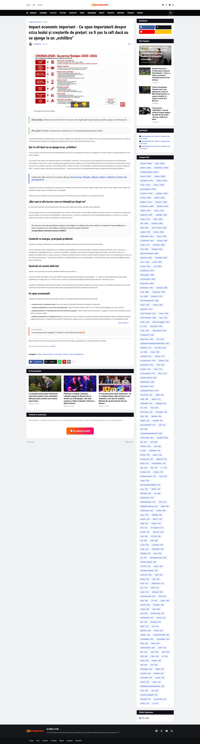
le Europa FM (147, 335)
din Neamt (161, 258)
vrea (144, 613)
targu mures (147, 339)
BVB (160, 365)
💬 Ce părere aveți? (80, 431)
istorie (144, 626)
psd (144, 442)
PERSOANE (157, 549)
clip (162, 425)
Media (160, 669)
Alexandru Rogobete (149, 695)
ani (144, 352)
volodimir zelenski (148, 562)
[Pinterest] (64, 362)
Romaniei (145, 673)
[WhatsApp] (60, 362)
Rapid (165, 506)
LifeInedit (146, 356)
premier (145, 532)
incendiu (145, 472)
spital (144, 523)
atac (144, 588)
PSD (144, 429)
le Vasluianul (157, 528)
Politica (53, 13)
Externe (146, 168)
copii (144, 536)
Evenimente (147, 288)
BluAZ (81, 332)
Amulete (70, 741)
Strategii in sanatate (149, 570)
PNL (154, 468)
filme (144, 643)
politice (159, 356)
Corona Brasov (158, 463)
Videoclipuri (146, 403)
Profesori (145, 446)
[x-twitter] (166, 5)
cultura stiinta (147, 438)
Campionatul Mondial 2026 (151, 433)
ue (155, 703)
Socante (130, 13)
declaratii (156, 622)
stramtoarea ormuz (158, 558)
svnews (145, 266)
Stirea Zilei (156, 326)
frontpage (161, 403)
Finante (86, 177)
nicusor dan (146, 395)
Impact (145, 480)
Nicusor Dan (160, 699)
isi (164, 656)
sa (144, 326)
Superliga (161, 215)
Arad (144, 249)
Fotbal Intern (147, 236)
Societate (73, 13)
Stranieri (158, 673)
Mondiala (157, 515)
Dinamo (145, 519)
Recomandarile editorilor (150, 485)
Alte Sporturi (147, 386)
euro (157, 446)
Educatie (111, 13)
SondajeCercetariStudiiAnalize (152, 686)
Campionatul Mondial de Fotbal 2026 (155, 343)
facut (162, 373)
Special (156, 399)
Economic (156, 296)
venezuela (157, 545)
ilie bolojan (161, 412)
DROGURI (146, 493)
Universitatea (163, 639)
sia (143, 558)
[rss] (173, 5)
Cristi (165, 652)
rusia (163, 318)
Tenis (154, 408)
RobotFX (78, 741)
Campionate (158, 292)
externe (160, 176)
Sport (82, 13)
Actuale (145, 369)
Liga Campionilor (148, 425)
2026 (144, 228)
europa (145, 609)
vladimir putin (147, 510)
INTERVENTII (147, 618)
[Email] (69, 362)
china (162, 502)
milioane (145, 635)
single (159, 395)
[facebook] (163, 5)
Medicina (120, 13)
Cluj (144, 540)
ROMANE (145, 553)
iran (157, 266)
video (144, 416)
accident (157, 420)
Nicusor (145, 455)
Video (144, 399)
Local (145, 292)
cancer (165, 600)
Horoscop (161, 288)
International (161, 168)
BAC (144, 652)
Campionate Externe (149, 390)
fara (155, 690)
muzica (145, 703)
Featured (157, 249)
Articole (163, 360)
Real (144, 656)
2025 (158, 575)
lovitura (158, 630)
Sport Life (158, 532)
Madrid (145, 579)
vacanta (145, 605)
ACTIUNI (156, 536)
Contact (39, 5)
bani (144, 622)
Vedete (101, 13)
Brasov (161, 236)
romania (158, 472)
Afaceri (45, 22)
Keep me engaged (161, 322)
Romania (33, 13)
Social (159, 210)
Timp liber (158, 605)
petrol (162, 648)
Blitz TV (157, 519)
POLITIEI (145, 566)
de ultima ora (147, 459)
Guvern (159, 185)
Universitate (146, 678)
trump (155, 352)
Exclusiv (159, 232)
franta (155, 588)
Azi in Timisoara (148, 313)
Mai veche (129, 442)
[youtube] (170, 5)
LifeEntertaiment (148, 502)
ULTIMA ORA (147, 240)
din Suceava (146, 412)
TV (164, 468)
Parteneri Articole (148, 378)
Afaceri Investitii (148, 596)
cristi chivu (146, 575)
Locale (145, 545)
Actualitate (147, 180)
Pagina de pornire (35, 22)
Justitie (145, 232)
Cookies (54, 741)
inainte (155, 643)
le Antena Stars (148, 360)
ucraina (157, 305)
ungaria (156, 660)
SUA (153, 442)
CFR (154, 665)
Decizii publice (148, 189)
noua (156, 609)
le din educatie (148, 373)
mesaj (144, 660)
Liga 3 (156, 682)
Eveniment (159, 245)
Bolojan (145, 420)
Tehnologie (154, 450)
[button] (28, 13)
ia (143, 450)
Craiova (161, 510)
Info (34, 5)
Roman (161, 618)
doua (157, 553)
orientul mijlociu (148, 648)
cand (154, 540)
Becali (144, 463)
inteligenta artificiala (149, 506)
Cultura (63, 13)
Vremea (156, 523)
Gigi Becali (162, 438)
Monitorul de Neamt (149, 253)
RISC (162, 596)
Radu (144, 600)
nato (156, 579)
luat (155, 626)
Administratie (147, 382)
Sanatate (161, 193)
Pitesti (145, 305)
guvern (157, 455)
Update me (146, 215)
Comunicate (147, 365)
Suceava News (148, 279)
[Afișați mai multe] (74, 362)
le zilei (145, 185)
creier (154, 656)
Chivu (154, 652)
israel (158, 369)
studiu (144, 549)
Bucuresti (157, 592)
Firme (144, 583)
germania (145, 630)
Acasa (28, 5)
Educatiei (145, 699)
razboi (145, 322)
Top (160, 339)
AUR (144, 665)
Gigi (144, 468)
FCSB (145, 330)
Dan (144, 408)
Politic (157, 219)
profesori (161, 459)
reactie (160, 678)
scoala (145, 592)
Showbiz (162, 206)
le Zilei (145, 245)
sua (144, 296)
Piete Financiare (148, 318)
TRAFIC (155, 489)
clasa (144, 690)
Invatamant (147, 206)
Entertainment (147, 498)
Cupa (163, 476)
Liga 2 (144, 515)
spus (144, 489)
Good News (146, 669)
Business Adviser (148, 476)
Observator (146, 309)
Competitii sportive (149, 172)
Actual (157, 262)
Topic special (159, 330)
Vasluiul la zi (158, 583)
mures (163, 313)
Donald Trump (157, 613)
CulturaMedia (147, 639)
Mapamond (92, 13)
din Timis (160, 348)
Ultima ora (146, 258)
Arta (144, 223)
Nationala (146, 348)
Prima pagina (147, 275)
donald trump (147, 270)
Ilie (157, 493)
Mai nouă (31, 442)
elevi (144, 528)
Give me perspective (76, 354)
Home (31, 741)
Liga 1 (145, 262)
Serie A (158, 566)
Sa (154, 600)
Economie (43, 13)
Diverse (140, 13)
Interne (145, 682)
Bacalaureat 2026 (161, 635)
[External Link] (122, 323)
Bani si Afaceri (107, 177)
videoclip (156, 416)
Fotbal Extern (147, 283)
